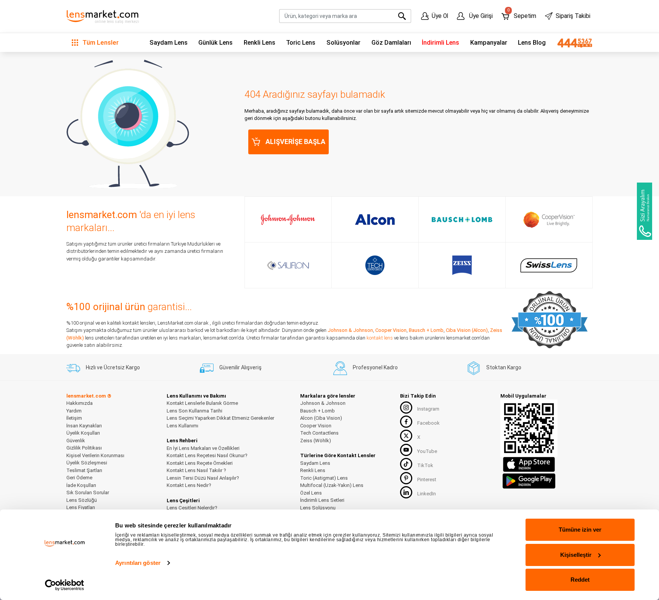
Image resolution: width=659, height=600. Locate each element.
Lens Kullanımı (182, 426)
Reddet (580, 579)
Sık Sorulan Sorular (87, 492)
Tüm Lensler (100, 42)
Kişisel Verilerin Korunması (95, 455)
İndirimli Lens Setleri (322, 500)
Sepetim (521, 14)
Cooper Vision (391, 330)
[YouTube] (406, 450)
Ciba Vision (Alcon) (467, 330)
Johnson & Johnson (350, 330)
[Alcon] (375, 219)
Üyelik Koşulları (83, 433)
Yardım (74, 411)
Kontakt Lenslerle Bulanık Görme (202, 403)
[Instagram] (406, 407)
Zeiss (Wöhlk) (315, 440)
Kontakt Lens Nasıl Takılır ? (196, 470)
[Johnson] (288, 219)
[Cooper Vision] (549, 220)
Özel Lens (311, 493)
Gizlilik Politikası (84, 448)
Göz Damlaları (391, 42)
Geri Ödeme (79, 477)
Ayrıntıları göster (138, 563)
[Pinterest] (406, 478)
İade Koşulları (81, 485)
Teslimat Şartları (84, 470)
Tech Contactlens (319, 433)
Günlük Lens (215, 42)
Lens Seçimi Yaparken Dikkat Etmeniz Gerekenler (220, 418)
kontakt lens (379, 338)
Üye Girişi (480, 16)
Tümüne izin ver (580, 529)
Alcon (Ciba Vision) (321, 418)
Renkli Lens (259, 42)
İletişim (74, 418)
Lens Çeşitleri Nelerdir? (192, 508)
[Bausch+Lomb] (462, 219)
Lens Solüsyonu (318, 508)
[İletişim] (572, 43)
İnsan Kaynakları (84, 426)
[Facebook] (406, 422)
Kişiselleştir (575, 554)
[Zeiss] (462, 265)
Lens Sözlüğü (81, 500)
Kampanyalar (488, 42)
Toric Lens (300, 42)
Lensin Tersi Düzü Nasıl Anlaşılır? (203, 478)
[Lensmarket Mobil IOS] (529, 464)
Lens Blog (532, 42)
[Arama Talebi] (644, 211)
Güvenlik (75, 440)
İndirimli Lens (440, 42)
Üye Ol (440, 16)
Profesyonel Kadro (375, 367)
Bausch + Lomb (426, 330)
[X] (406, 436)
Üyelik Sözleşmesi (86, 463)
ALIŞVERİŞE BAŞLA (295, 141)
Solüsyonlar (343, 42)
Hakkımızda (79, 403)
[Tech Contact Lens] (375, 265)
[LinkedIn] (406, 492)
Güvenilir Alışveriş (240, 367)
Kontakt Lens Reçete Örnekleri (200, 463)
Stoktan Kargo (503, 367)
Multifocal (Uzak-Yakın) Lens (331, 485)
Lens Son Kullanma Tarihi (194, 411)
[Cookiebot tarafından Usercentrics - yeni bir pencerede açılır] (64, 585)
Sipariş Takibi (573, 16)
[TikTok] (406, 464)
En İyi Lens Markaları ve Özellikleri (203, 448)
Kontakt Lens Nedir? (189, 485)
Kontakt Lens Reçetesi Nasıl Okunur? (207, 455)
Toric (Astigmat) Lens (324, 478)
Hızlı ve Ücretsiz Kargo (113, 367)
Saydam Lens (168, 42)
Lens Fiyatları (80, 507)
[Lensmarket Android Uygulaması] (529, 480)
